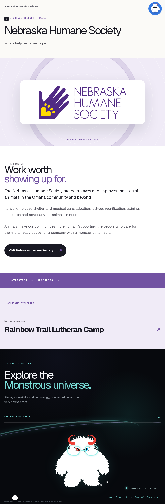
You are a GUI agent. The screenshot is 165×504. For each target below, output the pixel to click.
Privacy (119, 497)
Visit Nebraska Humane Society (35, 250)
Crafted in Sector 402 (135, 497)
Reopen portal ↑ (154, 497)
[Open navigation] (155, 8)
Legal (110, 497)
